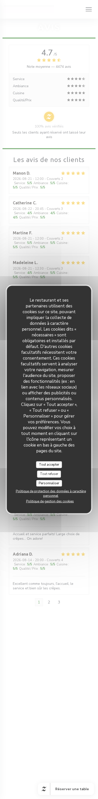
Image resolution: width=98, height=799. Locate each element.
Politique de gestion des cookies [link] (50, 501)
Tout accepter (49, 464)
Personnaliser (49, 483)
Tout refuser (49, 474)
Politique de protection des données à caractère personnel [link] (51, 493)
